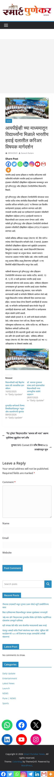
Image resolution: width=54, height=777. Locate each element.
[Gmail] (43, 164)
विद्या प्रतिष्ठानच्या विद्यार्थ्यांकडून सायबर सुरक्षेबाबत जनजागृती (24, 612)
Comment (9, 482)
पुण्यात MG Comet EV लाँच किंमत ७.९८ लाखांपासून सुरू (29, 447)
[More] (8, 170)
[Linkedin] (25, 164)
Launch (6, 688)
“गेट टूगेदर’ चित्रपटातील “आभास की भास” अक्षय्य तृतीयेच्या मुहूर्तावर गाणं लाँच (27, 435)
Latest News (8, 683)
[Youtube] (37, 164)
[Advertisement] (27, 66)
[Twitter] (14, 164)
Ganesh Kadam (27, 153)
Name (5, 523)
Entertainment (9, 678)
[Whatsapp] (20, 164)
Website (7, 552)
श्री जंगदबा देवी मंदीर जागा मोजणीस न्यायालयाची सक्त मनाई (24, 625)
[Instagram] (31, 164)
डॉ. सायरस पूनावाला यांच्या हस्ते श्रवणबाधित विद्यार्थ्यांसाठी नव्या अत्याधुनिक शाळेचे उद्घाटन (36, 388)
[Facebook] (8, 164)
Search (48, 584)
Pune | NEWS (9, 698)
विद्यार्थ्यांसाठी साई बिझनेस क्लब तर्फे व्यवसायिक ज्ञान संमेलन (14, 385)
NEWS (9, 121)
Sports (5, 703)
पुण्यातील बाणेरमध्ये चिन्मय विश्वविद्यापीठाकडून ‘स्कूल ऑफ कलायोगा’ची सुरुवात (14, 408)
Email (5, 538)
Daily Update (8, 673)
